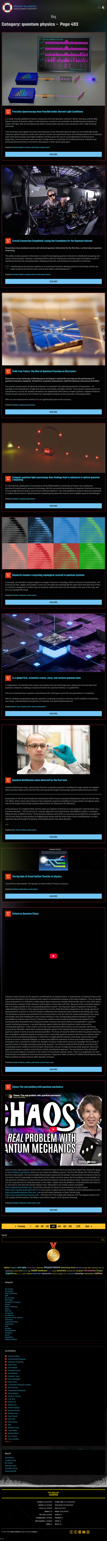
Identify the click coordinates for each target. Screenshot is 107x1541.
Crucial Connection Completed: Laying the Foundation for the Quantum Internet (52, 241)
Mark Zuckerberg (11, 1307)
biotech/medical (11, 1339)
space (52, 1062)
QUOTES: (57, 1524)
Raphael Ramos (14, 1410)
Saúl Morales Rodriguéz (17, 147)
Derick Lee (12, 1402)
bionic (7, 1335)
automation (9, 1324)
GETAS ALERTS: (59, 1505)
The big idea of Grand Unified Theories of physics (37, 876)
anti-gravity (9, 1313)
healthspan (42, 1270)
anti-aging (22, 1267)
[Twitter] (75, 1532)
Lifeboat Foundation (15, 1532)
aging (6, 1267)
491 (42, 1226)
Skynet (7, 1304)
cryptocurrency (95, 1268)
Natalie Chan (13, 1413)
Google (29, 1271)
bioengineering (10, 1331)
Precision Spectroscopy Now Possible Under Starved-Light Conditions (47, 112)
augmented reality (11, 1322)
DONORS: (47, 1511)
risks (57, 1274)
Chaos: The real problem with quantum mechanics (37, 1087)
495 (64, 1226)
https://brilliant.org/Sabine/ (18, 1172)
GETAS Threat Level (53, 1494)
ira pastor (79, 1271)
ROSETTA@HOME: (40, 1521)
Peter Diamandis (11, 1293)
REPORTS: (57, 1514)
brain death (84, 1268)
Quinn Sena (12, 1365)
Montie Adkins (13, 1433)
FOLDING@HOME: (40, 1518)
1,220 (78, 1226)
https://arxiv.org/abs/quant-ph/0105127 (21, 1190)
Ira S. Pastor (12, 1436)
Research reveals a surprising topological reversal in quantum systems (48, 575)
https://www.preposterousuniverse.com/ (22, 1195)
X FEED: (41, 1508)
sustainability (71, 1274)
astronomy (9, 1320)
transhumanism (89, 1274)
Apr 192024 (8, 371)
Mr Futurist (9, 1463)
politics (24, 1274)
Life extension (90, 1270)
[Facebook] (71, 1532)
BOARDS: (57, 1511)
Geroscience (9, 1458)
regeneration (46, 1273)
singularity (61, 1274)
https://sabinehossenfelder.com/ (18, 1187)
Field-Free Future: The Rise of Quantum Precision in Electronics (44, 371)
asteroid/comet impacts (14, 1318)
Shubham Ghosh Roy (16, 1362)
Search (102, 1239)
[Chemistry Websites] (53, 1252)
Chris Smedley (13, 1439)
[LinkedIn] (79, 1532)
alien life (8, 1311)
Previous (21, 1226)
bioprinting (9, 1337)
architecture (9, 1315)
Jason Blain (12, 1430)
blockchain (79, 1268)
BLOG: (56, 1508)
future (21, 1271)
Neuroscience (19, 1274)
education (22, 1062)
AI (10, 1268)
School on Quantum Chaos (25, 914)
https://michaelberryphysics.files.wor (20, 1192)
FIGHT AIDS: (42, 1514)
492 (47, 1226)
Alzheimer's (14, 1268)
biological (8, 1333)
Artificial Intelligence (31, 1268)
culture (100, 1268)
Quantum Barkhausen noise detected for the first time (39, 780)
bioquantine (40, 1268)
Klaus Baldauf (13, 1393)
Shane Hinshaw (14, 1408)
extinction (16, 1271)
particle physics (35, 147)
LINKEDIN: (40, 1505)
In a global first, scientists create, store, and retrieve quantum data (46, 678)
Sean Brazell (12, 1416)
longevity (9, 1273)
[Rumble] (88, 1532)
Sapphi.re (34, 1532)
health (34, 1270)
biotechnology (65, 1268)
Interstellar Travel (71, 1271)
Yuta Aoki (11, 1399)
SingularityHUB (10, 1471)
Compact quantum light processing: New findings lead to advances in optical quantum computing (56, 478)
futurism (25, 1271)
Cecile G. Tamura (15, 830)
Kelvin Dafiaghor (14, 1379)
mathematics (22, 595)
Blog (53, 17)
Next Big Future (10, 1466)
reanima (29, 1274)
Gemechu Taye (15, 706)
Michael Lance (13, 1428)
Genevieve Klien (14, 1356)
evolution (28, 1062)
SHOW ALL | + (8, 1441)
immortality (61, 1270)
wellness (98, 1273)
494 (59, 1226)
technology (79, 1274)
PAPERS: (57, 1521)
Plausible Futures (11, 1468)
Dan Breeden (14, 405)
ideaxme (54, 1271)
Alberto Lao (12, 1405)
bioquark (48, 1267)
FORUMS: (48, 1524)
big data (8, 1328)
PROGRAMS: (58, 1518)
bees (6, 1326)
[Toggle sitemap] (99, 7)
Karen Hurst (12, 1382)
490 (37, 1226)
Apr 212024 (8, 112)
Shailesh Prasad (14, 1370)
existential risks (9, 1271)
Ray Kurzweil (9, 1298)
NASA (15, 1274)
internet (38, 274)
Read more (53, 154)
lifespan (99, 1271)
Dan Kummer (13, 1388)
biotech (56, 1267)
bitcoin (73, 1268)
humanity (50, 1271)
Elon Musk (9, 1300)
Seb (9, 1425)
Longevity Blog (10, 1460)
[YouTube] (84, 1532)
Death (103, 1268)
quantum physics (45, 147)
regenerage (36, 1274)
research (54, 1274)
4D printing (9, 1291)
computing (28, 274)
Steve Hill (11, 1419)
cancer (89, 1268)
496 (70, 1226)
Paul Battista (13, 1373)
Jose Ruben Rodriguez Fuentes (19, 1385)
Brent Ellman (12, 1422)
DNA (6, 1296)
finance (34, 274)
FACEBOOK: (40, 1502)
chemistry (28, 147)
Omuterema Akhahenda (16, 1391)
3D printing (9, 1289)
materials (24, 830)
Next (87, 1226)
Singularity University (12, 1302)
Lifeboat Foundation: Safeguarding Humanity (48, 7)
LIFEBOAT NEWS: (59, 1502)
